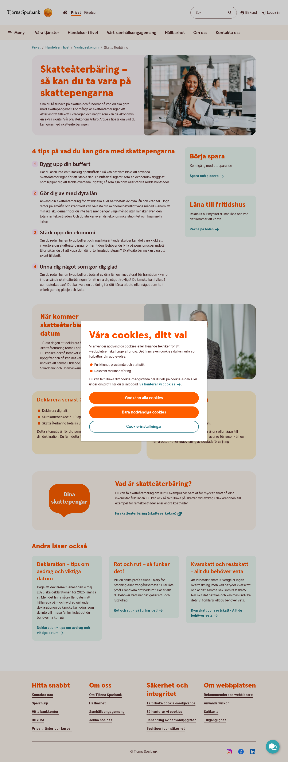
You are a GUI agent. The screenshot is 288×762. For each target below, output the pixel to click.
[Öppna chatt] (273, 747)
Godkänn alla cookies (144, 397)
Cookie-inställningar (144, 426)
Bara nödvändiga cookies (144, 412)
